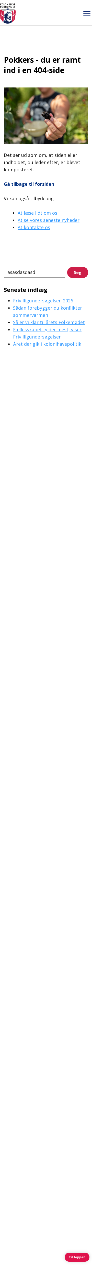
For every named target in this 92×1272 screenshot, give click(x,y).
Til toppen (77, 1257)
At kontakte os (34, 227)
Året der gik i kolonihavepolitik (47, 344)
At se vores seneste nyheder (48, 220)
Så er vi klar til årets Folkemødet (49, 322)
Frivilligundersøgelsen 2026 (43, 300)
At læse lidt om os (37, 213)
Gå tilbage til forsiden (29, 184)
